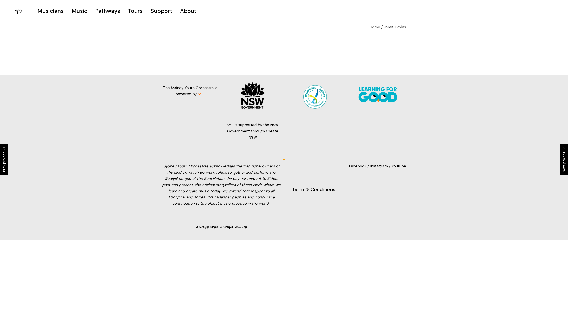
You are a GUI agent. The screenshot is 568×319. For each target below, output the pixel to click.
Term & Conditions (313, 189)
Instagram (379, 166)
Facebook (358, 166)
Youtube (399, 166)
